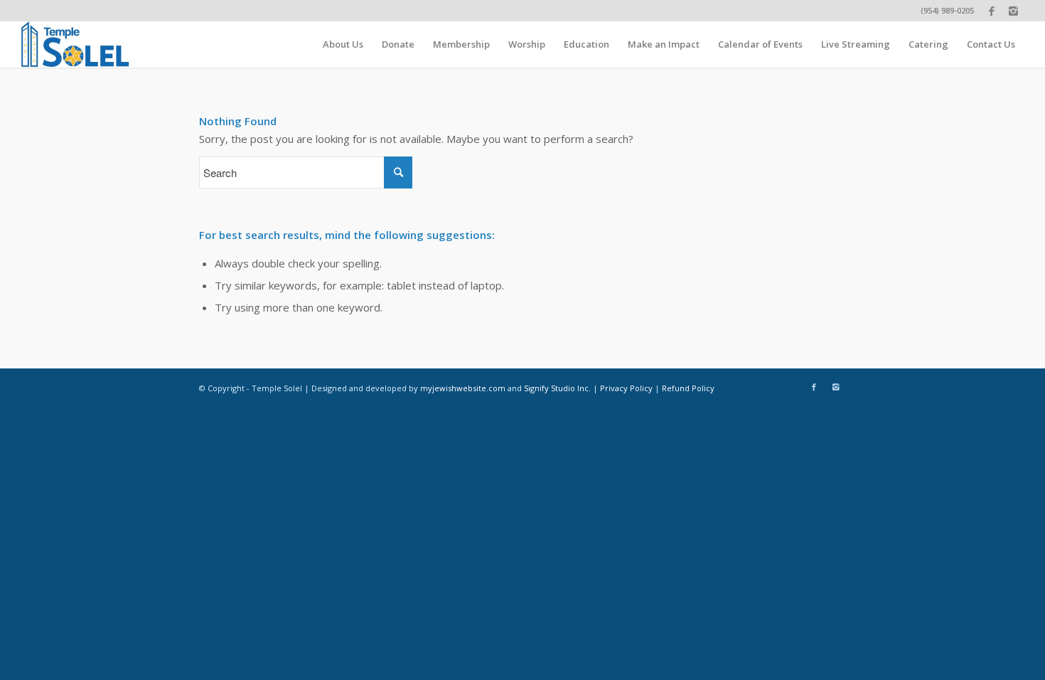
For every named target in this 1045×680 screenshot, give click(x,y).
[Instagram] (1013, 10)
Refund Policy (688, 388)
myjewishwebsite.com (462, 388)
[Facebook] (992, 10)
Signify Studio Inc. (557, 388)
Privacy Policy (626, 388)
